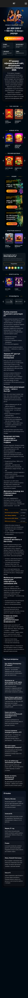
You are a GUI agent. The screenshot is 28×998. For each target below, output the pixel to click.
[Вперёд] (24, 113)
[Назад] (3, 113)
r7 (14, 3)
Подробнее (14, 263)
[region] (14, 117)
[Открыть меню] (26, 3)
